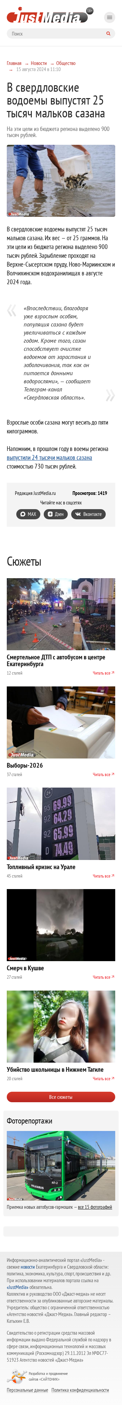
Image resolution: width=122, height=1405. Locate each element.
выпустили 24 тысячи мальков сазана (49, 457)
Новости (39, 63)
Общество (66, 63)
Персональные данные (27, 1390)
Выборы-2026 (25, 765)
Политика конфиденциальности (80, 1390)
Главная (14, 63)
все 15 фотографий (95, 1207)
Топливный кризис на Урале (41, 866)
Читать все (101, 673)
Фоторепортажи (30, 1121)
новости (28, 1267)
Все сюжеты (61, 1096)
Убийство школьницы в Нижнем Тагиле (55, 1069)
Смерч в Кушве (25, 968)
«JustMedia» (17, 1287)
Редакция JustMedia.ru (35, 493)
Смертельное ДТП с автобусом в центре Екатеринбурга (56, 660)
